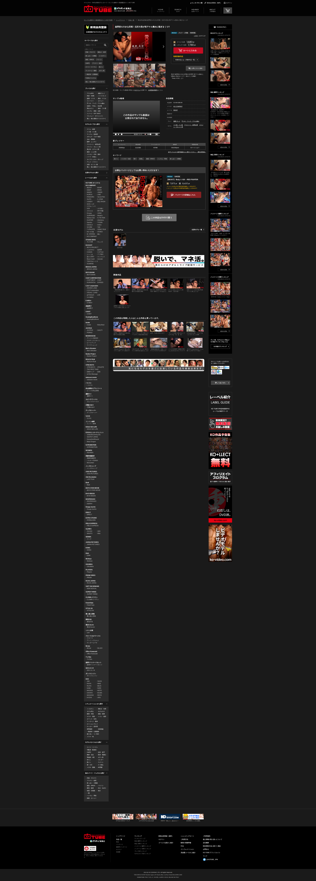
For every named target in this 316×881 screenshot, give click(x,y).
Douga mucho (90, 507)
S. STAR (100, 199)
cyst (88, 632)
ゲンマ (89, 539)
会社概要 (206, 843)
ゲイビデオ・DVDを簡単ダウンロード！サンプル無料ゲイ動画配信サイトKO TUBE (109, 2)
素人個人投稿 (90, 614)
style (98, 531)
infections (100, 220)
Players (89, 572)
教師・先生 (90, 754)
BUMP (99, 188)
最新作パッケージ (121, 847)
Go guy (89, 213)
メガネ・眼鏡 (91, 767)
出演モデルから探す (92, 172)
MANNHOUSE (91, 336)
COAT (99, 280)
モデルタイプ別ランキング (142, 853)
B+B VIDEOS (90, 493)
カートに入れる (190, 50)
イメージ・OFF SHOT (94, 113)
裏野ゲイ (89, 394)
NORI (99, 688)
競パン (101, 67)
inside (89, 325)
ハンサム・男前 (91, 795)
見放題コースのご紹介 (188, 852)
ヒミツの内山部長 (93, 390)
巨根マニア (90, 372)
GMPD (88, 63)
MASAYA (90, 690)
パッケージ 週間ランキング (142, 846)
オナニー (100, 101)
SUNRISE (90, 264)
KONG (88, 548)
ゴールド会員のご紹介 (165, 843)
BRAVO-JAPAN (91, 267)
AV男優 (100, 767)
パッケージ (119, 844)
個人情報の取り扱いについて (212, 839)
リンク (205, 856)
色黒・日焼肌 (91, 790)
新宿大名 (89, 619)
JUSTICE (89, 328)
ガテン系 (101, 70)
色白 (99, 790)
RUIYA (89, 686)
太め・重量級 (91, 139)
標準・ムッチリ (91, 141)
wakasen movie (91, 377)
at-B (98, 295)
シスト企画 (89, 630)
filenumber (90, 463)
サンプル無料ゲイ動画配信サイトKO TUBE (98, 20)
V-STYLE (100, 252)
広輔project (90, 405)
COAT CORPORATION (93, 278)
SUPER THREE (91, 592)
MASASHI (90, 695)
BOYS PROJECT (92, 247)
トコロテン (102, 56)
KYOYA (89, 697)
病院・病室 (101, 714)
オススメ (119, 849)
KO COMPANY (91, 185)
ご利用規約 (206, 836)
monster (100, 259)
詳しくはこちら (220, 383)
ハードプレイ (102, 96)
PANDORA (90, 197)
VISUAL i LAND (92, 292)
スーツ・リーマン (91, 67)
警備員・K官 (91, 757)
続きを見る (223, 85)
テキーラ (90, 638)
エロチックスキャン (93, 340)
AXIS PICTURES (91, 471)
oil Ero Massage (92, 374)
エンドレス (101, 257)
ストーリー (90, 101)
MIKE (99, 683)
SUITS (89, 199)
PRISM (89, 577)
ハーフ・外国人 (91, 157)
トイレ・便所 (102, 716)
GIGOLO (90, 225)
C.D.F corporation (92, 286)
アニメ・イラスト (92, 162)
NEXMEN (89, 450)
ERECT (88, 512)
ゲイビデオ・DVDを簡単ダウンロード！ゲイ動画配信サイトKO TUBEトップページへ (94, 836)
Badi (87, 482)
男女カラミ (90, 108)
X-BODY (90, 201)
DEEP (89, 190)
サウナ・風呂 (91, 716)
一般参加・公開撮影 (92, 74)
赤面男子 (89, 306)
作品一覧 (131, 20)
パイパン (99, 59)
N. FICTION (101, 218)
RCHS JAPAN (90, 581)
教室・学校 (90, 714)
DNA (87, 553)
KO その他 (90, 232)
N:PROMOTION (91, 445)
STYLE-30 (89, 608)
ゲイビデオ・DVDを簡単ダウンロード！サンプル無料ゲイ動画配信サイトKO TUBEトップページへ (98, 8)
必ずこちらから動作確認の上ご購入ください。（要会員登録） (187, 152)
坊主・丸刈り (102, 788)
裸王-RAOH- (101, 201)
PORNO (89, 332)
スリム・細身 (91, 129)
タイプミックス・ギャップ (95, 159)
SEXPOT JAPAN (92, 437)
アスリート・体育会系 (93, 144)
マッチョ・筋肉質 (92, 134)
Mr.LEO (99, 648)
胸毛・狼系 (90, 788)
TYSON (99, 222)
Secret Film (101, 197)
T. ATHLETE (91, 229)
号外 (98, 227)
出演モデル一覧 (197, 229)
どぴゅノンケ (91, 206)
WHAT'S (89, 533)
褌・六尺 (89, 765)
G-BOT (88, 311)
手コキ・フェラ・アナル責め (96, 103)
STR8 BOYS (90, 365)
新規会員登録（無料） (214, 3)
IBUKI (99, 686)
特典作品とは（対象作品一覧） (185, 60)
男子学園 (100, 211)
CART (227, 10)
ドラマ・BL (90, 736)
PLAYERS (89, 570)
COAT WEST (91, 280)
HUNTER (90, 220)
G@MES (88, 529)
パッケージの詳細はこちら (185, 195)
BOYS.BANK (90, 272)
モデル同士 (90, 711)
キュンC (100, 242)
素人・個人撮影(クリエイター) (95, 81)
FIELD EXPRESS (91, 523)
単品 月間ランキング (140, 843)
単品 (117, 842)
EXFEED (100, 282)
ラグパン (100, 762)
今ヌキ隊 (90, 242)
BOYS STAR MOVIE (92, 488)
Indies (99, 225)
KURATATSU (91, 282)
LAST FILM (90, 479)
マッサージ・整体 (91, 70)
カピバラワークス (92, 399)
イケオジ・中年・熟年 (93, 154)
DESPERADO (90, 499)
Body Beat (100, 325)
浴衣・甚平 (101, 752)
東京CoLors (90, 625)
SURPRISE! (91, 215)
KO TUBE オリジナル (93, 183)
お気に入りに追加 (196, 68)
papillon (89, 503)
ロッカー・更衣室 (92, 726)
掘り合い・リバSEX (93, 734)
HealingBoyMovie (92, 317)
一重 (88, 793)
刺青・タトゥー (91, 798)
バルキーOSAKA (92, 460)
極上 (98, 234)
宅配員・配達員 (91, 750)
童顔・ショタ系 (91, 152)
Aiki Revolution (91, 477)
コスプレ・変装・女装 (93, 111)
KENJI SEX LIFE (91, 427)
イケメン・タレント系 (93, 147)
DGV (87, 679)
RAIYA (89, 683)
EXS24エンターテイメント (95, 432)
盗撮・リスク (91, 98)
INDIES (89, 192)
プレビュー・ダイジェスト (95, 116)
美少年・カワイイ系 (93, 149)
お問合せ (206, 849)
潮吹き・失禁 (102, 52)
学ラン (89, 760)
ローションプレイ (92, 724)
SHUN (99, 681)
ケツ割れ (100, 765)
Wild (98, 533)
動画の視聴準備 (186, 843)
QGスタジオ (90, 668)
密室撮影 (89, 729)
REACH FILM (90, 359)
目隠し (141, 159)
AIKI (88, 681)
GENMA (88, 537)
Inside (88, 322)
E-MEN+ (88, 300)
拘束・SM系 (90, 96)
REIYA (99, 695)
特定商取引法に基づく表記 (212, 846)
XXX (88, 208)
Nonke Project (91, 354)
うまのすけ (90, 250)
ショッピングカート (187, 836)
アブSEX (100, 254)
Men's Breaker (91, 348)
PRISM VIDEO (90, 575)
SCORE (89, 227)
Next (163, 46)
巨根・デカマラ (90, 52)
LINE (99, 194)
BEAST (89, 188)
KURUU (89, 194)
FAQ (182, 846)
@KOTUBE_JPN (212, 859)
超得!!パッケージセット (93, 662)
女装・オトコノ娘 (92, 164)
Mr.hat (88, 646)
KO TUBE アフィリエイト (211, 852)
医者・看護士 (102, 754)
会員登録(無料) (152, 90)
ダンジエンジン (91, 673)
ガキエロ (90, 211)
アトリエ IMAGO (92, 338)
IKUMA (99, 693)
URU (99, 697)
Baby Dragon (91, 441)
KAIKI (89, 688)
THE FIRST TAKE (93, 369)
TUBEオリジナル (91, 78)
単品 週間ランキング (140, 841)
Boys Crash (91, 259)
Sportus (89, 222)
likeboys (89, 559)
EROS (99, 190)
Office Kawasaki (91, 651)
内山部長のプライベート (94, 388)
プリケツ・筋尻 (97, 63)
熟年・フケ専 (102, 108)
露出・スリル (102, 98)
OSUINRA (89, 564)
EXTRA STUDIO (91, 518)
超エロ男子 (90, 257)
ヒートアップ (91, 343)
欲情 (98, 372)
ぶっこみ (90, 254)
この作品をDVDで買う (161, 218)
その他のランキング (220, 346)
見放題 (118, 852)
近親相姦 (100, 729)
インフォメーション (187, 849)
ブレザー (100, 760)
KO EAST (89, 245)
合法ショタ (90, 204)
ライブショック (92, 345)
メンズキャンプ (91, 466)
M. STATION (91, 234)
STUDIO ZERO (91, 240)
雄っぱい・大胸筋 (91, 56)
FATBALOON (91, 520)
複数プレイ (101, 93)
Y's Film (88, 657)
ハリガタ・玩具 (126, 159)
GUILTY (100, 330)
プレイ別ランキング (140, 851)
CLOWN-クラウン (92, 597)
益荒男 (99, 250)
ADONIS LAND (92, 288)
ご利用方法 (184, 839)
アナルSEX (90, 93)
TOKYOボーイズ (92, 261)
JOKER (99, 192)
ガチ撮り (100, 208)
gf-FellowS (90, 295)
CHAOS (89, 252)
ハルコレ (89, 383)
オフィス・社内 (91, 719)
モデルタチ (101, 711)
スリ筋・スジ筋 (91, 131)
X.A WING (90, 297)
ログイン (229, 3)
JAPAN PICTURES (92, 542)
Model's (100, 215)
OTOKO (100, 232)
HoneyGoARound (93, 439)
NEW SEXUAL (92, 588)
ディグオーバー (91, 410)
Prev (115, 46)
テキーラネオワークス (93, 636)
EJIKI (88, 555)
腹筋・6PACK (90, 59)
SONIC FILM (101, 229)
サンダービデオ (92, 643)
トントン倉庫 (90, 421)
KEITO (99, 690)
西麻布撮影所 (90, 456)
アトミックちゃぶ (93, 640)
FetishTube (89, 603)
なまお (88, 416)
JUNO (99, 213)
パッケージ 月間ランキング (142, 848)
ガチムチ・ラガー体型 (93, 136)
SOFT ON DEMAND (92, 586)
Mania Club (91, 218)
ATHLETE (100, 367)
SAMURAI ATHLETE (93, 435)
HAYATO (90, 693)
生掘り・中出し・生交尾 (94, 106)
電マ (135, 159)
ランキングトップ (139, 838)
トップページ (160, 10)
